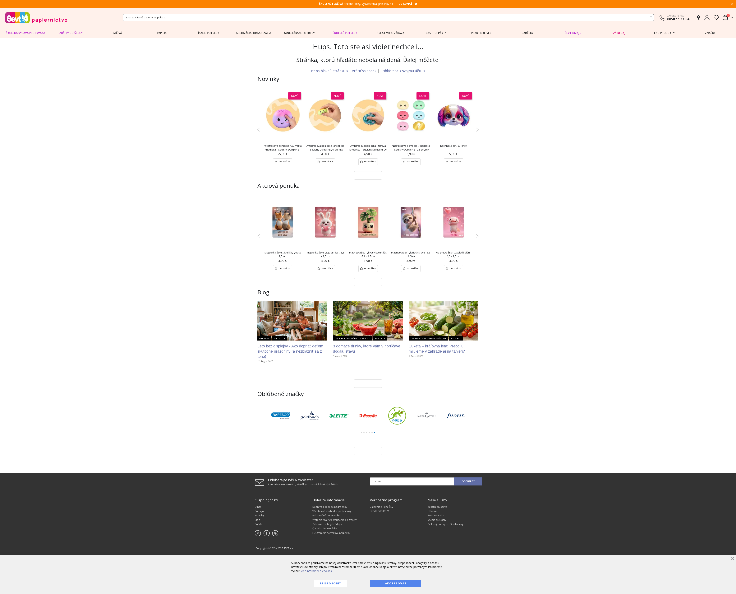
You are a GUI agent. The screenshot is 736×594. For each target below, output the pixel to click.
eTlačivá (432, 511)
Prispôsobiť (330, 583)
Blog (257, 520)
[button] (361, 432)
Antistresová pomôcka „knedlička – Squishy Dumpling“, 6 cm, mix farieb (325, 147)
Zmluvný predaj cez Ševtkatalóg (445, 524)
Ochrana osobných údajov (327, 524)
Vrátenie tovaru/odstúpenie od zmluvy (334, 520)
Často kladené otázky (324, 528)
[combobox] (388, 17)
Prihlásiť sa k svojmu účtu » (402, 70)
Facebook (267, 533)
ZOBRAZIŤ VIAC (367, 175)
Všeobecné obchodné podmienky (331, 511)
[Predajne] (698, 18)
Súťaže (259, 524)
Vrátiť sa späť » (364, 70)
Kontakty (259, 515)
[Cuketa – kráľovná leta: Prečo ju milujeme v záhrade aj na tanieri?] (443, 321)
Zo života (279, 338)
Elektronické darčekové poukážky (331, 533)
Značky (710, 33)
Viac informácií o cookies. (316, 571)
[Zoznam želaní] (716, 17)
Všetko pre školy (437, 520)
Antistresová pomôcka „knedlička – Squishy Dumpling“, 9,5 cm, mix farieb (411, 147)
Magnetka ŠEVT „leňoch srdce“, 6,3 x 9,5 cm (410, 254)
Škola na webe (436, 515)
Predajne (260, 511)
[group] (280, 415)
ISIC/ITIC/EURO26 (379, 511)
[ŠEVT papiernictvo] (36, 17)
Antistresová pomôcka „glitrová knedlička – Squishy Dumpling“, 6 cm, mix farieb (368, 147)
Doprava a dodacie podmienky (329, 506)
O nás (258, 506)
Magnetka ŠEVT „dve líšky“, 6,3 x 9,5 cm (282, 254)
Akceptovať (396, 583)
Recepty (380, 338)
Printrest (275, 533)
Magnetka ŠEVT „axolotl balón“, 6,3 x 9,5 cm (453, 254)
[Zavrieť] (732, 559)
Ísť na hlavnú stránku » (330, 70)
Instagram (258, 533)
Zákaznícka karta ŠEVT (382, 506)
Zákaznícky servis (437, 506)
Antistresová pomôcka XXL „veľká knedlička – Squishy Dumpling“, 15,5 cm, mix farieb (283, 147)
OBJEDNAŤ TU (407, 4)
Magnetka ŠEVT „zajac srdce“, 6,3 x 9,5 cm (325, 254)
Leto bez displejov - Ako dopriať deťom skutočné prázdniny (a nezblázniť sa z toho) (290, 351)
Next (477, 130)
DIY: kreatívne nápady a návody (352, 338)
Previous (258, 130)
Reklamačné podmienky (325, 515)
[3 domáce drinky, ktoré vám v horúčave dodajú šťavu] (368, 321)
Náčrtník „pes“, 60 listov (453, 145)
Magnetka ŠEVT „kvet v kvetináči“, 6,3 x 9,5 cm (368, 254)
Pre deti (264, 338)
